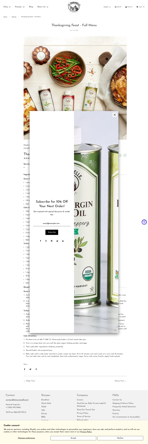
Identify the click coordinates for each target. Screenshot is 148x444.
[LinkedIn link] (63, 241)
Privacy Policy (86, 432)
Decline (120, 438)
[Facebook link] (40, 241)
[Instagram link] (46, 241)
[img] (96, 222)
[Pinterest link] (51, 241)
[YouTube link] (57, 241)
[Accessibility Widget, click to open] (144, 222)
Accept (73, 438)
